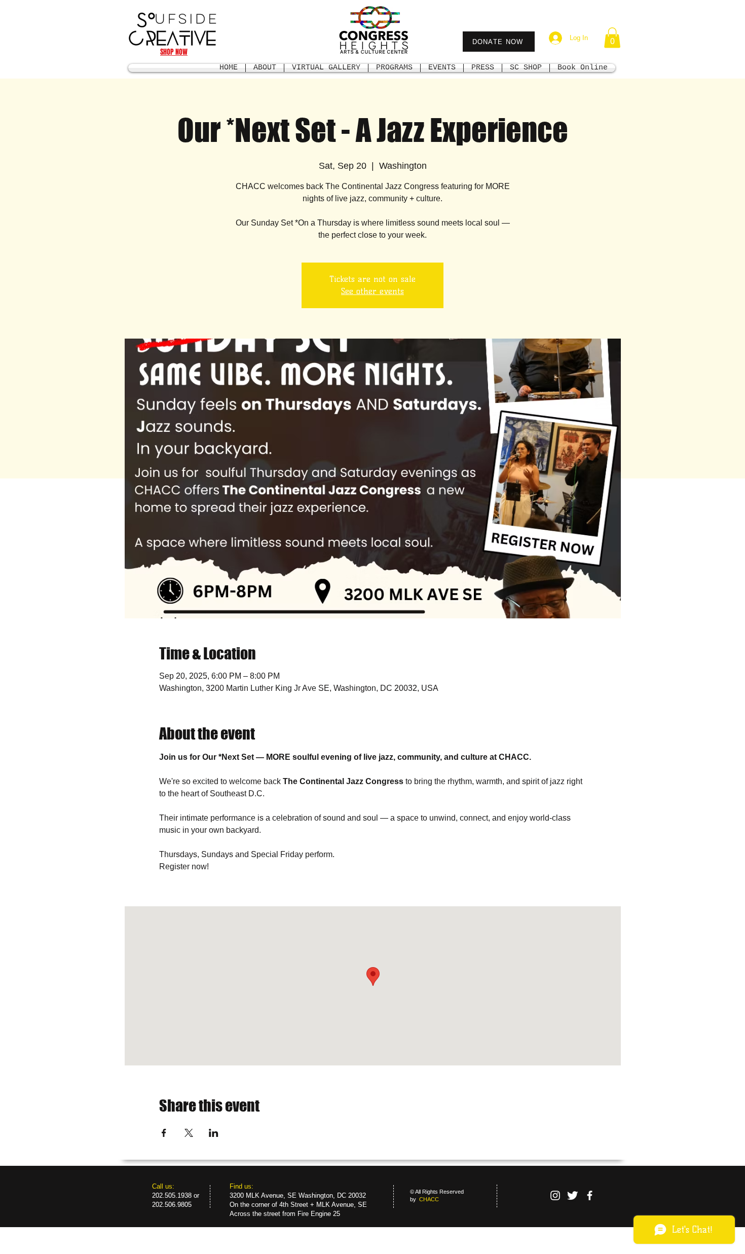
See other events (372, 291)
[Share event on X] (189, 1133)
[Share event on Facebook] (164, 1133)
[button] (612, 37)
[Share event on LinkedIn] (213, 1133)
